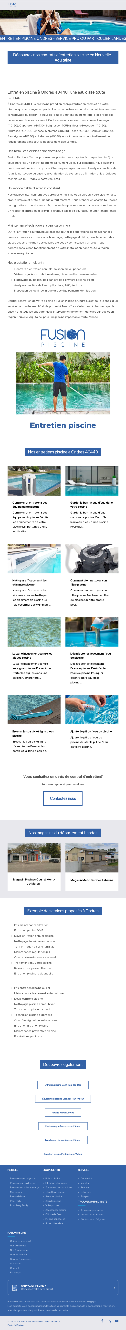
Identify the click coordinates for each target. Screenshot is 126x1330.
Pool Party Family (19, 1205)
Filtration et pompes (56, 1183)
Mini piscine (16, 1192)
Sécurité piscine (54, 1196)
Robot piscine (52, 1178)
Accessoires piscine (55, 1210)
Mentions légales (35, 1321)
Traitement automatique (58, 1187)
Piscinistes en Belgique (93, 1219)
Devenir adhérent (19, 1254)
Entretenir (86, 1192)
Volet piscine (52, 1205)
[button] (116, 5)
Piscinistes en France (92, 1214)
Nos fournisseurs (19, 1250)
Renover (85, 1187)
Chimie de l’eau (53, 1214)
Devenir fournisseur (20, 1259)
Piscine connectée (55, 1219)
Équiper (85, 1196)
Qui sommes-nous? (20, 1241)
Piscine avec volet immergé (24, 1187)
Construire (86, 1178)
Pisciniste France (52, 1321)
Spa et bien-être (54, 1223)
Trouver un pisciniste (92, 1210)
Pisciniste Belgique (16, 1325)
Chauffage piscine (55, 1192)
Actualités (15, 1263)
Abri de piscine (53, 1201)
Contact (14, 1268)
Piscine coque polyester (23, 1178)
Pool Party (15, 1201)
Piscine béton (17, 1196)
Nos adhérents (18, 1245)
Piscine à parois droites (22, 1183)
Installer (85, 1183)
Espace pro (16, 1272)
